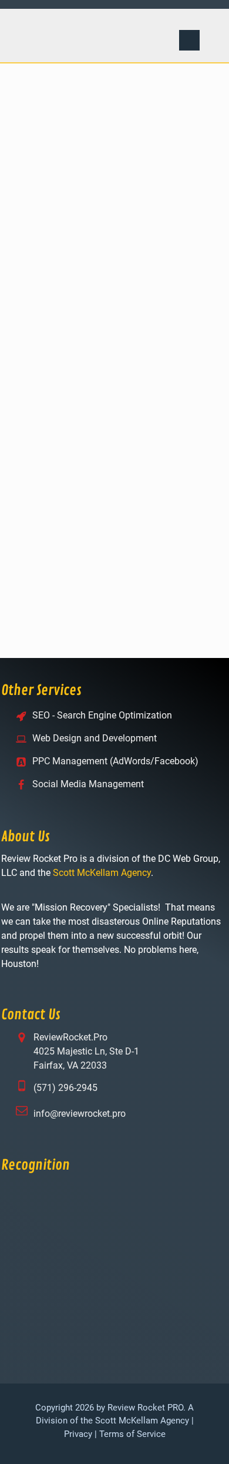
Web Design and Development (94, 738)
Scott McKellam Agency (102, 872)
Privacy (78, 1434)
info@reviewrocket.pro (79, 1113)
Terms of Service (132, 1434)
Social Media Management (88, 784)
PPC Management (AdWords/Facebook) (115, 761)
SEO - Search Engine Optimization (102, 715)
